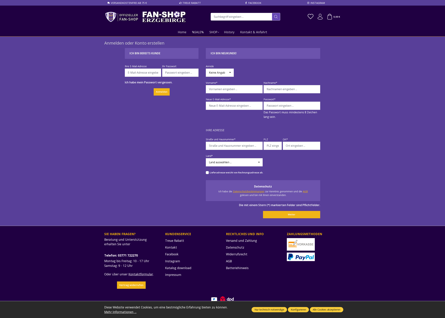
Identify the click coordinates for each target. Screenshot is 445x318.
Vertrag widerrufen (131, 285)
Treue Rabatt (192, 3)
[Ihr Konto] (320, 17)
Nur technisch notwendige (269, 309)
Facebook (254, 3)
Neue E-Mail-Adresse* (218, 99)
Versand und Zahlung (241, 240)
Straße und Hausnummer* (221, 139)
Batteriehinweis (237, 268)
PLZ (266, 139)
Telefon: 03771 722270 (121, 255)
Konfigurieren (298, 309)
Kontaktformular (140, 274)
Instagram (317, 3)
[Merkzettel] (310, 17)
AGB (305, 191)
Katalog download (178, 268)
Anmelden (161, 91)
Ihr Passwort (169, 66)
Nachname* (270, 82)
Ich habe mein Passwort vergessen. (148, 82)
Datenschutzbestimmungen (248, 191)
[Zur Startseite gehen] (145, 16)
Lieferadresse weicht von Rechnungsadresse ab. (236, 172)
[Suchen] (276, 17)
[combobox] (241, 17)
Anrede (210, 66)
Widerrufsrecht (236, 254)
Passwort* (270, 99)
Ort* (285, 139)
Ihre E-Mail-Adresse (136, 66)
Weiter (291, 214)
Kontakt (171, 247)
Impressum (173, 275)
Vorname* (211, 82)
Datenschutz (235, 247)
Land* (209, 156)
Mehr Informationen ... (120, 312)
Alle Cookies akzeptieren (326, 309)
